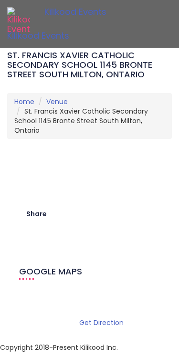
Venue (57, 101)
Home (24, 101)
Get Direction (101, 322)
